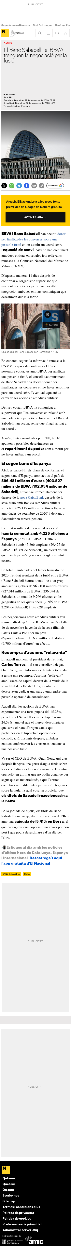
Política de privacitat (18, 1213)
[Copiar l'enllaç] (41, 185)
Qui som (9, 1178)
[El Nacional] (5, 33)
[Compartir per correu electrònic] (34, 185)
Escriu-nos (11, 1195)
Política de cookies (17, 1218)
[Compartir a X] (4, 185)
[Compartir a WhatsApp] (11, 185)
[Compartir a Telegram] (19, 185)
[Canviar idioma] (57, 33)
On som (8, 1189)
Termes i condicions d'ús (21, 1207)
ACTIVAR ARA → (35, 217)
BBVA (27, 874)
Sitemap (9, 1201)
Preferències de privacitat (22, 1224)
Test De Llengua (42, 25)
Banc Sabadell (11, 874)
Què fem (9, 1184)
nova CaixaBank (32, 497)
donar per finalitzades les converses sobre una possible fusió (33, 239)
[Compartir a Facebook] (26, 185)
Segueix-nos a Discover (15, 25)
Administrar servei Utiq (20, 1230)
